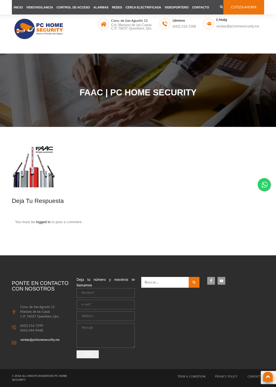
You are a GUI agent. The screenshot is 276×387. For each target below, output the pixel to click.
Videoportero (177, 7)
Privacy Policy (226, 376)
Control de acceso (73, 7)
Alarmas (100, 7)
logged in (43, 222)
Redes (117, 7)
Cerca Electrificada (143, 7)
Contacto (200, 7)
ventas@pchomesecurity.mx (40, 339)
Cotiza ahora (244, 7)
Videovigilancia (39, 7)
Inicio (18, 7)
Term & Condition (191, 376)
